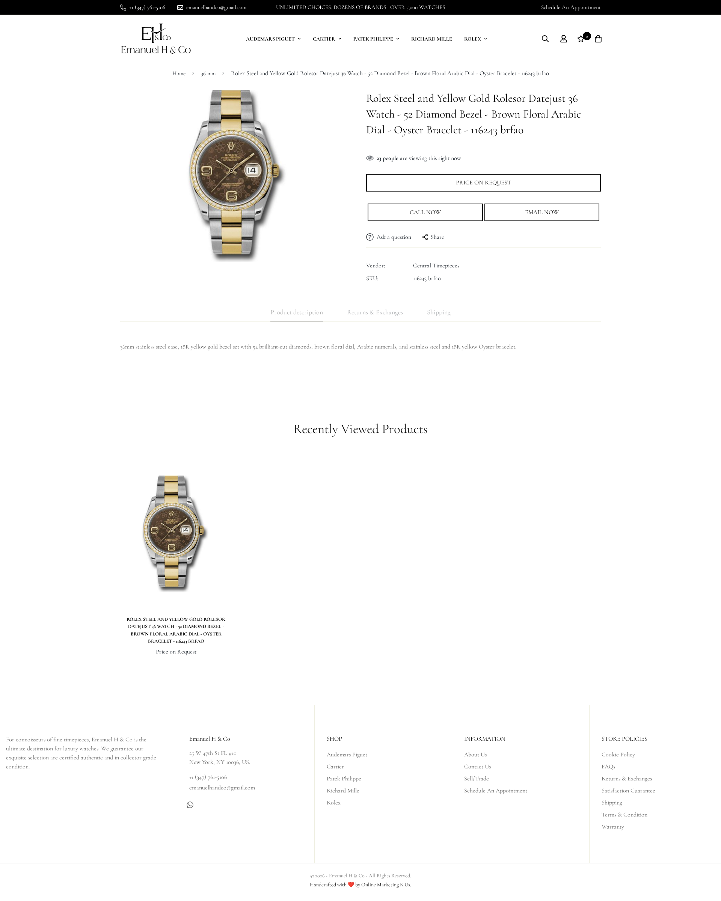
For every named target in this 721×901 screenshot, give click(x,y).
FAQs (608, 766)
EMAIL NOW (542, 212)
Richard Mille (431, 39)
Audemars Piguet (270, 39)
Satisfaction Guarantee (628, 790)
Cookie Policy (618, 754)
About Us (475, 754)
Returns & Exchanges (627, 778)
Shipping (612, 802)
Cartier (324, 39)
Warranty (613, 826)
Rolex (472, 39)
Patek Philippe (373, 39)
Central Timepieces (436, 265)
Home (179, 73)
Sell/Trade (476, 778)
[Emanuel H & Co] (156, 39)
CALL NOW (425, 212)
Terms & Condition (624, 814)
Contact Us (477, 766)
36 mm (208, 73)
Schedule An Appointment (571, 7)
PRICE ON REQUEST (483, 182)
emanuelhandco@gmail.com (222, 787)
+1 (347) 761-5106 (208, 777)
